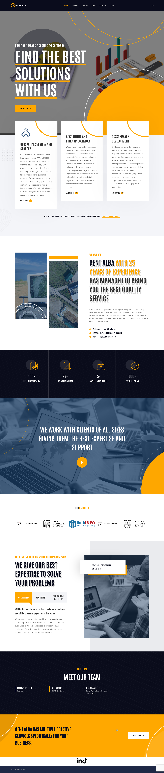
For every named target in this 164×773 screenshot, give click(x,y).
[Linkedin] (79, 761)
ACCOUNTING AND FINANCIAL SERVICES (78, 138)
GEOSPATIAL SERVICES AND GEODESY (36, 146)
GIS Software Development (120, 138)
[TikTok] (85, 761)
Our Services (24, 108)
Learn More (24, 200)
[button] (153, 5)
